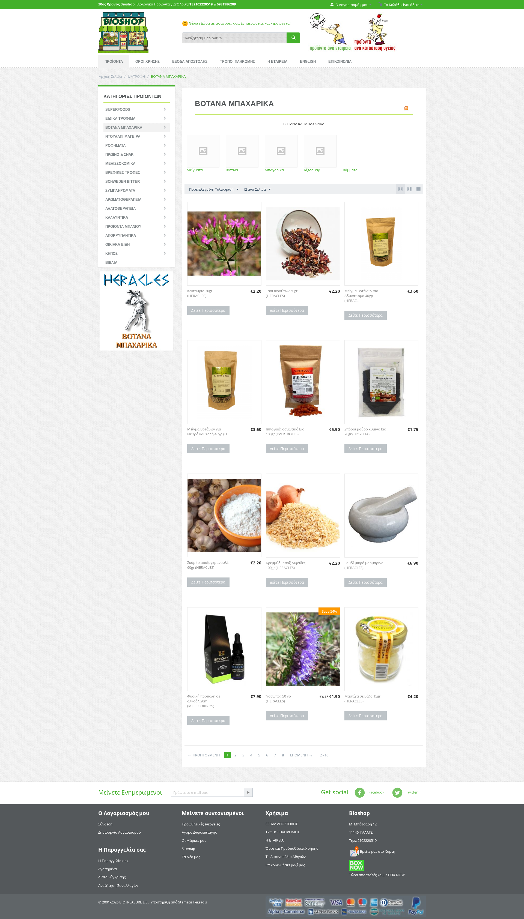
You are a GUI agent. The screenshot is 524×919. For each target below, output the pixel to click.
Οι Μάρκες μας (194, 840)
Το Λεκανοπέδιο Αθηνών (286, 856)
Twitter (411, 792)
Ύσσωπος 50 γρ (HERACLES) (278, 699)
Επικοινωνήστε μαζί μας (285, 865)
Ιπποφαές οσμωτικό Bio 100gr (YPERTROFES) (285, 431)
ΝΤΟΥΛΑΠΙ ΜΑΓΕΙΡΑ (122, 136)
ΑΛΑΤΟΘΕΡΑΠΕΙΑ (120, 208)
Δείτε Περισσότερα (208, 310)
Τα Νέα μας (191, 856)
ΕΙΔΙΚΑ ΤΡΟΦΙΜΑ (120, 118)
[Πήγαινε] (248, 792)
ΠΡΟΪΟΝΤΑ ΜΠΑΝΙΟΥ (123, 226)
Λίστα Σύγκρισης (112, 877)
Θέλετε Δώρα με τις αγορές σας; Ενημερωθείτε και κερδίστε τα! (239, 23)
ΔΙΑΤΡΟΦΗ (136, 76)
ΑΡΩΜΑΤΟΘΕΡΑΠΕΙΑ (123, 199)
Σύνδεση (105, 824)
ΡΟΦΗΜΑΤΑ (115, 145)
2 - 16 (324, 755)
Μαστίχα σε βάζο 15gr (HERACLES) (362, 699)
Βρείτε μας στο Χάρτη (377, 851)
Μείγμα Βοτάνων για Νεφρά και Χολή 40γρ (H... (208, 431)
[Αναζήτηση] (293, 37)
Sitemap (188, 848)
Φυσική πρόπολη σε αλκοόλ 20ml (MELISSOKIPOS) (203, 701)
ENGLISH (308, 61)
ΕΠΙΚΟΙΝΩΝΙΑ (340, 61)
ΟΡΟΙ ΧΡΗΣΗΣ (147, 61)
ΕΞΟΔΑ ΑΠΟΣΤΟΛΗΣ (189, 61)
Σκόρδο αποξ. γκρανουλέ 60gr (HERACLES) (207, 565)
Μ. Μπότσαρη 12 (363, 824)
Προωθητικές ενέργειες (201, 824)
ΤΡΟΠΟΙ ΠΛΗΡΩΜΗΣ (237, 61)
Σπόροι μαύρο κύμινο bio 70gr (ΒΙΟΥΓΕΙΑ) (365, 431)
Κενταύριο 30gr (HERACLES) (199, 293)
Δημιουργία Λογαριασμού (119, 832)
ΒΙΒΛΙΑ (111, 263)
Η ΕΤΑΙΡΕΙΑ (277, 61)
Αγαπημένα (107, 868)
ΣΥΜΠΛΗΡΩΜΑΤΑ (120, 190)
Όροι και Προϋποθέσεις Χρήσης (292, 848)
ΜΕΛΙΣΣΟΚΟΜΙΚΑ (120, 163)
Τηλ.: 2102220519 (363, 840)
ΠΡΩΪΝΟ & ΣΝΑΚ (119, 154)
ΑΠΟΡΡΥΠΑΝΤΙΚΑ (120, 236)
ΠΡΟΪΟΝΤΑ (114, 61)
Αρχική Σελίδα (110, 76)
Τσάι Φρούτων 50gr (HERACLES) (281, 293)
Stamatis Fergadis (192, 902)
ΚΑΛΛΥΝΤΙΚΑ (116, 217)
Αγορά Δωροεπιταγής (199, 832)
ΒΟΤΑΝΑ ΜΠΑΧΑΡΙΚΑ (123, 127)
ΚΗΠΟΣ (111, 254)
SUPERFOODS (117, 109)
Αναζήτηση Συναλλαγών (118, 885)
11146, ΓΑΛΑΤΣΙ (361, 832)
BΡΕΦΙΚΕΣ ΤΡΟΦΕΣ (122, 172)
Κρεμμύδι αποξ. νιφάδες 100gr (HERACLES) (285, 565)
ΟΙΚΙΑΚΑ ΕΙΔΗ (117, 245)
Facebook (376, 792)
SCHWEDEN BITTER (122, 181)
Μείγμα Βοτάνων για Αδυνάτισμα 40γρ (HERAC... (361, 295)
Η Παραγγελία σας (113, 860)
